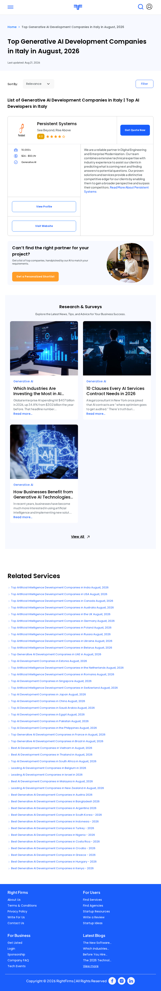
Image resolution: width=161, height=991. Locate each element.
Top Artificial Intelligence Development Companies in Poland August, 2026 (61, 628)
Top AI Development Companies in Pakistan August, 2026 (49, 721)
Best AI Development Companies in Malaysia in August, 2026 (51, 781)
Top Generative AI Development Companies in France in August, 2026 (57, 735)
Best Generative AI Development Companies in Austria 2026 (51, 795)
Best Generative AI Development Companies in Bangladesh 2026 (55, 801)
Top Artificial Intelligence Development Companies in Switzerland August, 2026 (64, 688)
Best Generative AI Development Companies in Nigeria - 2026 (52, 835)
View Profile (44, 206)
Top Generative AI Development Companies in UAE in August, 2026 (55, 654)
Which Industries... (96, 948)
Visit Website (44, 226)
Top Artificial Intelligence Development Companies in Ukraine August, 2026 (61, 641)
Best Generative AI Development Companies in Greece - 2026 (53, 855)
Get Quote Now (135, 130)
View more (91, 966)
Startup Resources (96, 911)
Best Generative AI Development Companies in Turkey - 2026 (52, 828)
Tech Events (17, 966)
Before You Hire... (95, 954)
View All (78, 536)
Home (12, 27)
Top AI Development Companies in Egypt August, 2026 (47, 714)
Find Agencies (93, 905)
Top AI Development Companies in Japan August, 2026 (48, 694)
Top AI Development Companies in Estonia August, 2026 (48, 661)
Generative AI (23, 381)
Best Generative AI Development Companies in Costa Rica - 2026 (55, 841)
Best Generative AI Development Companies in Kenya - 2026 (52, 868)
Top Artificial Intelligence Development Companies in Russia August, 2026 (60, 634)
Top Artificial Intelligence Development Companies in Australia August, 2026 (62, 607)
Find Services (92, 900)
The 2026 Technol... (97, 960)
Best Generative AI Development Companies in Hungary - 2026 (53, 862)
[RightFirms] (78, 7)
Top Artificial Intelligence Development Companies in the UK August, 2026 (60, 614)
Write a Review (93, 917)
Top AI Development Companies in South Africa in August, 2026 (53, 761)
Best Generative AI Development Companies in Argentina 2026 (53, 808)
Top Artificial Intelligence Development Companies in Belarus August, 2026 (61, 648)
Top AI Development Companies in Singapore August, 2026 (51, 681)
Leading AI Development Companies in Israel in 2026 (46, 775)
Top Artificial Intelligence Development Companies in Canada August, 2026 (61, 601)
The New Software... (97, 943)
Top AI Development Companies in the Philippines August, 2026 (53, 728)
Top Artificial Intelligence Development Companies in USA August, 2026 (58, 594)
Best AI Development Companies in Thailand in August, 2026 (51, 755)
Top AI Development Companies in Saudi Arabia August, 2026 (52, 708)
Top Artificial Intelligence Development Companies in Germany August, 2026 (62, 621)
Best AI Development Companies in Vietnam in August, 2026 (51, 748)
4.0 (41, 136)
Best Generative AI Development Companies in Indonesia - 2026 (54, 821)
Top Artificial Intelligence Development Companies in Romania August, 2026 (62, 674)
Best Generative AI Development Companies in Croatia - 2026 (52, 848)
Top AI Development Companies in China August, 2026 (47, 701)
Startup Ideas (93, 923)
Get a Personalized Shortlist (35, 276)
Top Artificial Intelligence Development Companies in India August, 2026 (59, 587)
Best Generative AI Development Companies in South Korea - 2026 (56, 815)
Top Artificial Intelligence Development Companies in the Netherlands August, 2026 (67, 668)
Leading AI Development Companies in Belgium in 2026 (48, 768)
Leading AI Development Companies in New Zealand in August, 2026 (57, 788)
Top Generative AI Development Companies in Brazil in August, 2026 (56, 741)
